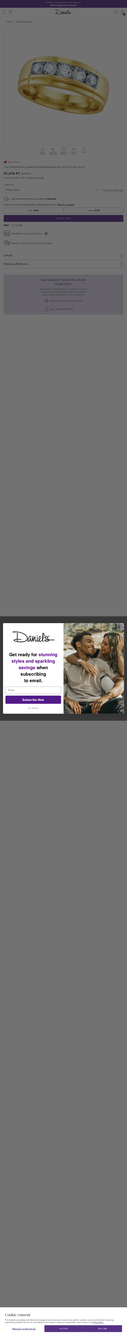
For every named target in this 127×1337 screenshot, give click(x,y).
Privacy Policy (98, 1322)
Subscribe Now (33, 700)
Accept (63, 1328)
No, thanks (33, 708)
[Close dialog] (120, 627)
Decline (102, 1328)
